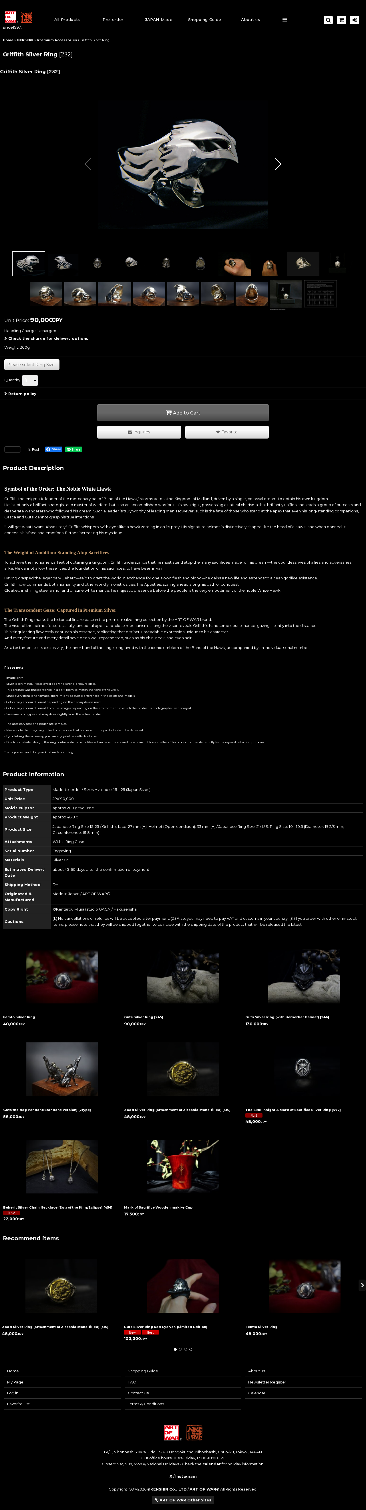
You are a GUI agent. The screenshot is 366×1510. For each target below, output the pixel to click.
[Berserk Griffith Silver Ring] (183, 164)
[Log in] (354, 20)
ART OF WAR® (204, 1489)
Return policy (22, 393)
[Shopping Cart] (341, 20)
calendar (211, 1464)
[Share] (12, 449)
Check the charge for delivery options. (48, 338)
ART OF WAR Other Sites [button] (184, 1500)
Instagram (186, 1476)
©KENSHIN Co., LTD (167, 1489)
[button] (205, 20)
